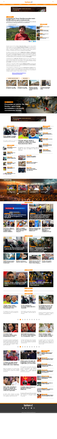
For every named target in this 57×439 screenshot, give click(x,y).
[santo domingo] (4, 173)
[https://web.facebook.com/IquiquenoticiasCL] (23, 408)
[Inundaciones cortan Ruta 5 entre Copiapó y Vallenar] (38, 34)
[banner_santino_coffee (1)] (28, 121)
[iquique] (29, 3)
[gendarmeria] (39, 372)
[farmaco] (40, 140)
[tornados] (38, 27)
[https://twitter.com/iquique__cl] (26, 408)
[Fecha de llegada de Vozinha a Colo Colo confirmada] (4, 168)
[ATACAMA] (38, 31)
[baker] (39, 384)
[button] (13, 78)
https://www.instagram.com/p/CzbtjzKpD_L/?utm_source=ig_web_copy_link (19, 73)
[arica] (40, 145)
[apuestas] (4, 158)
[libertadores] (39, 390)
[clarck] (4, 148)
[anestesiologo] (39, 354)
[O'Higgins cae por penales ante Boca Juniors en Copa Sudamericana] (4, 153)
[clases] (38, 38)
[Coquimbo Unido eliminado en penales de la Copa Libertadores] (40, 151)
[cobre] (39, 360)
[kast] (39, 366)
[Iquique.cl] (31, 408)
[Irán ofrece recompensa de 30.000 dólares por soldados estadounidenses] (39, 378)
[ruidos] (40, 128)
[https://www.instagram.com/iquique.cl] (28, 408)
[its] (40, 134)
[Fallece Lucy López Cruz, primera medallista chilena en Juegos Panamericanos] (4, 163)
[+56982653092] (34, 408)
